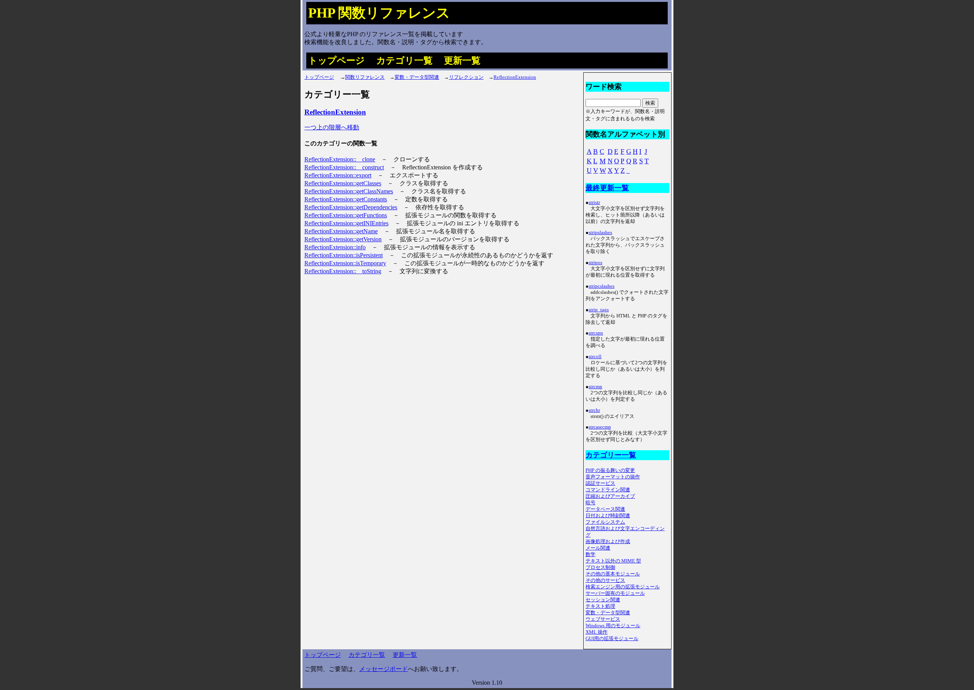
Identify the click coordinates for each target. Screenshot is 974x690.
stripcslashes (601, 286)
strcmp (595, 386)
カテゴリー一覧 (611, 455)
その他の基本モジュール (613, 574)
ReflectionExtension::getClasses (342, 183)
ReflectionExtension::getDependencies (350, 207)
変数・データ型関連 (417, 77)
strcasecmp (600, 427)
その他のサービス (605, 580)
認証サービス (600, 483)
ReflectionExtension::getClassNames (348, 191)
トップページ (336, 60)
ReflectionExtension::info (335, 247)
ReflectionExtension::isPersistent (343, 255)
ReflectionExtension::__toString (342, 271)
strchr (594, 410)
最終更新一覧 (607, 188)
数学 (590, 554)
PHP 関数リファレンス (379, 13)
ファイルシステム (605, 522)
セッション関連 (603, 599)
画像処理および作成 (608, 541)
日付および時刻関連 (608, 515)
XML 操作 (597, 632)
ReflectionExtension (514, 77)
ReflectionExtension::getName (341, 231)
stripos (595, 262)
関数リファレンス (365, 77)
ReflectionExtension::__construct (344, 167)
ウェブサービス (603, 619)
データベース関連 (605, 509)
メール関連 (598, 548)
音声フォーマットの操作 (613, 477)
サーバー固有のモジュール (615, 593)
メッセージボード (383, 669)
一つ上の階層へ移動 (331, 127)
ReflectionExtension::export (337, 175)
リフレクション (466, 77)
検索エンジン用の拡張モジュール (623, 587)
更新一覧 (462, 60)
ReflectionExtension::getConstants (345, 199)
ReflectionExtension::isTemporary (345, 263)
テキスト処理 (600, 606)
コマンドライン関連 (608, 489)
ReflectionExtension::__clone (339, 159)
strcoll (595, 356)
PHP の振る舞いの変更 (610, 470)
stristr (594, 202)
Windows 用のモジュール (613, 625)
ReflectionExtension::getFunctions (345, 215)
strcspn (596, 333)
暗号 (590, 502)
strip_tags (599, 309)
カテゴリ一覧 (404, 60)
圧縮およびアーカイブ (610, 496)
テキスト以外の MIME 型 (613, 561)
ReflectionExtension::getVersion (343, 239)
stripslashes (600, 232)
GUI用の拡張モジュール (612, 638)
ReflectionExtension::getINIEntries (346, 223)
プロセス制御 (600, 567)
